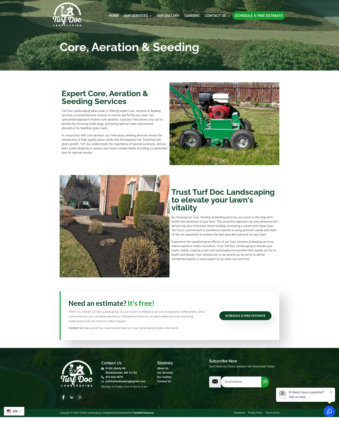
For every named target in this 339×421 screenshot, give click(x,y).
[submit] (265, 382)
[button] (137, 15)
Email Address (218, 373)
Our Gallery (168, 16)
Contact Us (215, 16)
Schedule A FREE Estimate (259, 16)
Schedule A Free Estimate (245, 315)
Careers (192, 16)
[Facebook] (63, 397)
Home (114, 16)
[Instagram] (80, 397)
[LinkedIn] (72, 397)
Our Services (136, 16)
